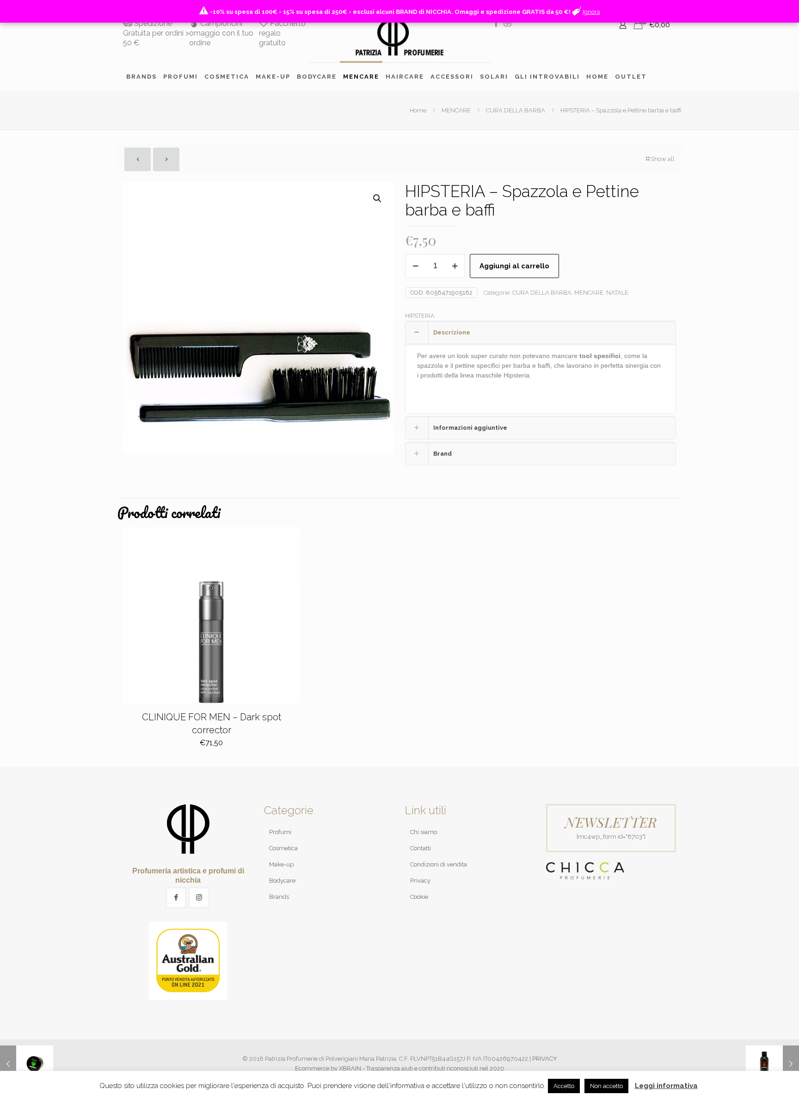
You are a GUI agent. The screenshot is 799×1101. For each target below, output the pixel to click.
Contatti (420, 848)
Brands (279, 896)
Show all (663, 158)
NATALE (617, 292)
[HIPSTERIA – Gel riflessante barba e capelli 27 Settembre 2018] (772, 1063)
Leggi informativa (666, 1086)
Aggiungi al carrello (514, 266)
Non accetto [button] (606, 1085)
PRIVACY (544, 1058)
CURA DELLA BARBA (515, 110)
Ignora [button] (591, 11)
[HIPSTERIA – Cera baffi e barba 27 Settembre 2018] (26, 1063)
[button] (378, 198)
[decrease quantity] (415, 266)
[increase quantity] (455, 266)
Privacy (420, 880)
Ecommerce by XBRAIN (328, 1068)
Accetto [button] (563, 1085)
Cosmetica (283, 848)
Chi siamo (423, 832)
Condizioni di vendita (438, 864)
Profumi (280, 832)
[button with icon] (176, 897)
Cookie (419, 896)
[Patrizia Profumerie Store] (399, 36)
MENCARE (456, 110)
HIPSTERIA (420, 315)
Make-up (281, 864)
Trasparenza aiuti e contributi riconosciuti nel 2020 (435, 1068)
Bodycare (282, 880)
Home (418, 110)
